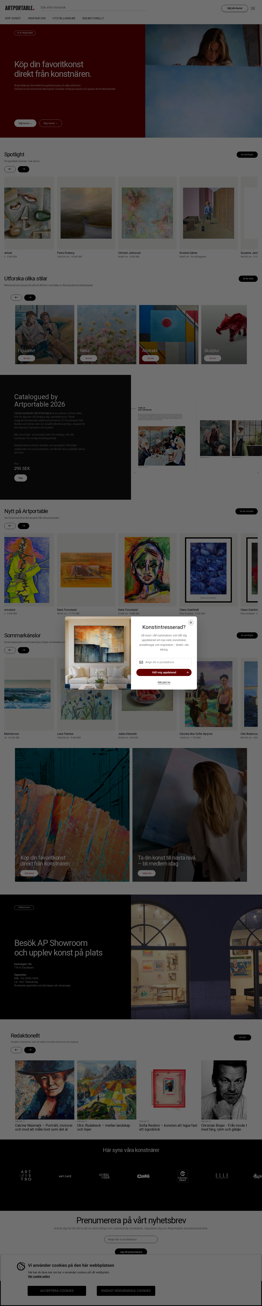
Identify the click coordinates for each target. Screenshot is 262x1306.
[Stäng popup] (191, 622)
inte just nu (164, 682)
